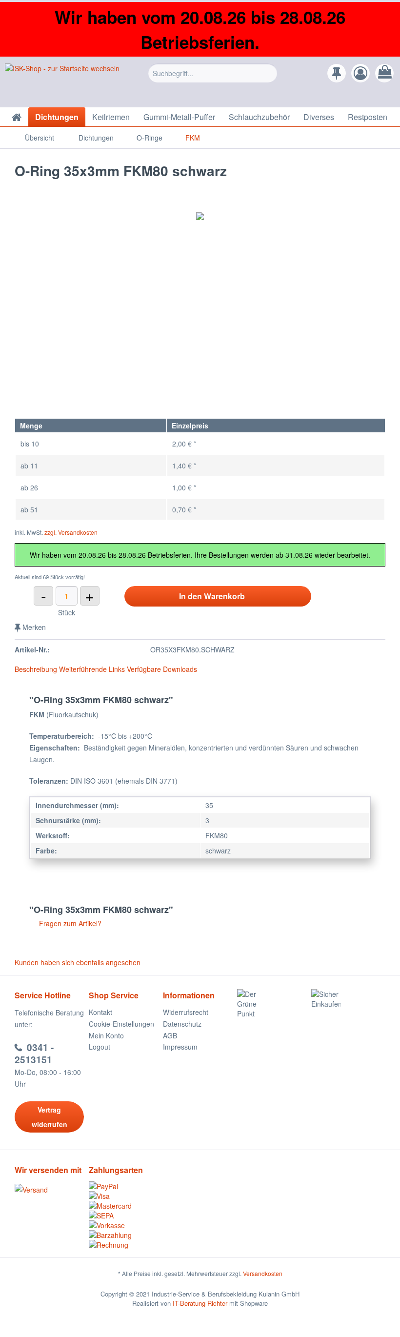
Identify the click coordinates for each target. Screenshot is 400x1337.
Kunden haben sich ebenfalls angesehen (77, 962)
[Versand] (49, 1189)
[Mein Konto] (360, 73)
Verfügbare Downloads (162, 669)
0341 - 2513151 (34, 1053)
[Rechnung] (126, 1245)
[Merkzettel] (336, 73)
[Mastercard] (126, 1206)
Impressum (180, 1047)
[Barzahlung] (126, 1235)
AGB (170, 1035)
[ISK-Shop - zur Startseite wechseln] (62, 82)
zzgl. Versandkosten (71, 532)
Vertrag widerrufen (49, 1117)
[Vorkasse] (126, 1225)
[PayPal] (126, 1186)
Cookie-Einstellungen (121, 1024)
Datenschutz (182, 1024)
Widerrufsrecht (185, 1012)
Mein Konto (106, 1035)
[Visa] (126, 1196)
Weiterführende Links (92, 669)
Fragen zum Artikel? (69, 923)
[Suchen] (269, 73)
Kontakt (100, 1012)
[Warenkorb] (384, 73)
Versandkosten (262, 1273)
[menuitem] (213, 80)
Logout (99, 1047)
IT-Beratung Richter (200, 1303)
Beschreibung (36, 669)
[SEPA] (126, 1215)
